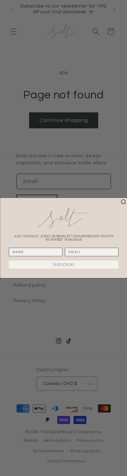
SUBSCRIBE (63, 264)
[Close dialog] (123, 202)
